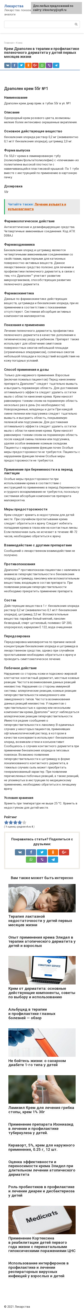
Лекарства (13, 6)
